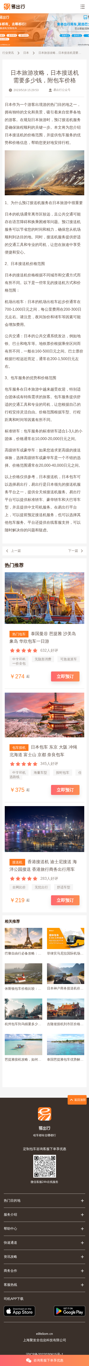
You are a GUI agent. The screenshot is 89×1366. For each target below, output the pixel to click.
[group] (44, 30)
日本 (26, 52)
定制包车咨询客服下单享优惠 (44, 1149)
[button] (40, 43)
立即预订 (65, 676)
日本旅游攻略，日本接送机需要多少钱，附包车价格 (60, 52)
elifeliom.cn (44, 1334)
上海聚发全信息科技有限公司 (44, 1340)
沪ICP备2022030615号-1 (44, 1354)
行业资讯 (8, 52)
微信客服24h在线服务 (44, 1182)
